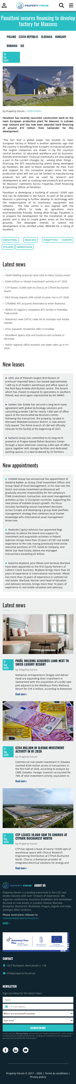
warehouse (24, 247)
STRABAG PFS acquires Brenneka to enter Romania (35, 303)
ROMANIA (12, 46)
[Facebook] (5, 1050)
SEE (22, 46)
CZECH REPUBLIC (28, 37)
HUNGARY (60, 37)
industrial (10, 240)
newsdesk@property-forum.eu (21, 918)
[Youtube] (25, 1050)
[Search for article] (61, 6)
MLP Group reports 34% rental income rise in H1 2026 (37, 297)
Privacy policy (38, 1077)
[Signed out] (4, 7)
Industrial (34, 111)
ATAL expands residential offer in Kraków (29, 329)
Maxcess (30, 240)
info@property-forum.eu (21, 973)
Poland (8, 247)
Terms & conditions (56, 1073)
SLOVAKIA (46, 37)
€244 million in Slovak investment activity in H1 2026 (36, 281)
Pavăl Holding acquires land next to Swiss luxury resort (37, 275)
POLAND (11, 37)
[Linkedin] (15, 1050)
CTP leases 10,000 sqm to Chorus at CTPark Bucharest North (41, 836)
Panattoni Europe (57, 240)
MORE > (6, 923)
